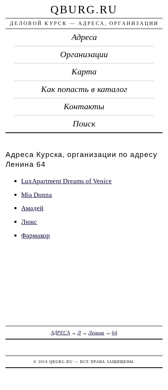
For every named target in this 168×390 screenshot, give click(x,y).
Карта (84, 71)
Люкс (29, 222)
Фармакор (35, 235)
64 (114, 333)
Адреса (84, 37)
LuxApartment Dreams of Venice (66, 181)
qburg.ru (84, 9)
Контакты (84, 106)
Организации (84, 54)
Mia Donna (36, 195)
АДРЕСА (60, 333)
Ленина (96, 333)
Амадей (32, 208)
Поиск (84, 123)
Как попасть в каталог (84, 89)
